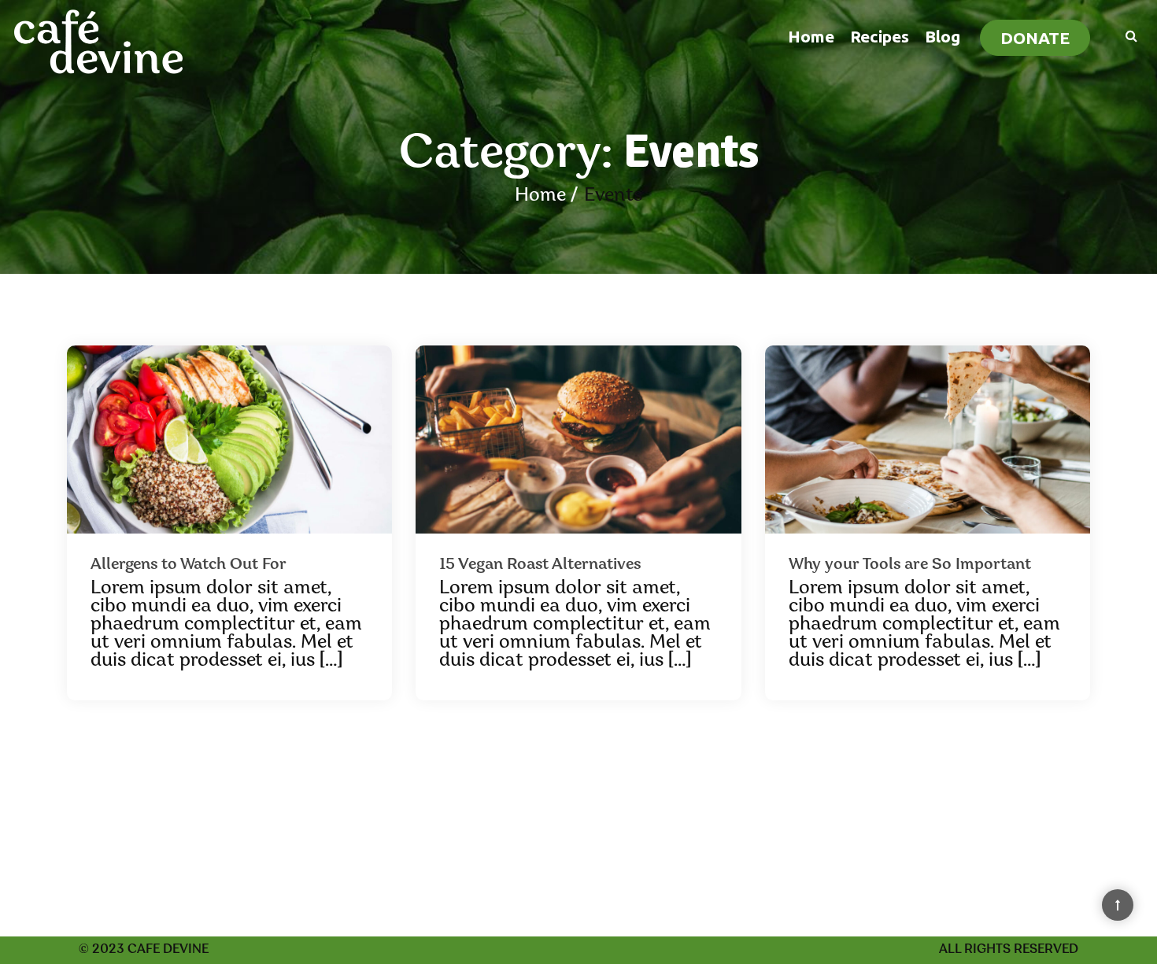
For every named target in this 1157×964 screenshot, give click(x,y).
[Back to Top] (1117, 905)
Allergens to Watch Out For (188, 565)
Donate (1035, 37)
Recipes (879, 36)
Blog (942, 36)
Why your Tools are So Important (910, 565)
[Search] (1123, 34)
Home (811, 36)
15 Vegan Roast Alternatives (540, 565)
